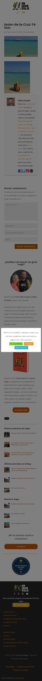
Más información (21, 348)
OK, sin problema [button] (16, 344)
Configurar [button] (28, 344)
